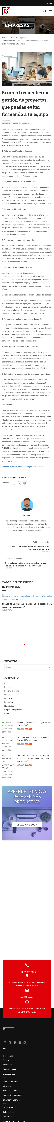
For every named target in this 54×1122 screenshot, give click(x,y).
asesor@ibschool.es (27, 997)
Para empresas (9, 1069)
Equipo (6, 1060)
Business (8, 687)
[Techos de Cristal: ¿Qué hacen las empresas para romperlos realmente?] (27, 597)
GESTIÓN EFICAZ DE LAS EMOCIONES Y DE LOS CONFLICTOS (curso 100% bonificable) (34, 758)
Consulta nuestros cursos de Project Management (23, 467)
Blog (13, 37)
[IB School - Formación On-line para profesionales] (6, 11)
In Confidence (9, 1112)
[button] (24, 644)
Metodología (8, 1065)
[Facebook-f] (5, 1043)
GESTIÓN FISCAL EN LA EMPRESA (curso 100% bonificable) (33, 738)
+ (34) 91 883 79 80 (27, 972)
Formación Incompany (12, 1095)
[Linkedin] (15, 1043)
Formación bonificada (12, 1090)
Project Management (20, 123)
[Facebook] (14, 483)
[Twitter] (19, 483)
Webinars (7, 1086)
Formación (8, 702)
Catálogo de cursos (11, 1082)
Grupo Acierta (9, 1108)
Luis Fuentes (27, 516)
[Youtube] (20, 1043)
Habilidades (9, 706)
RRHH (6, 713)
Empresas (23, 37)
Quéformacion (9, 1116)
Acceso (49, 3)
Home (4, 37)
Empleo (7, 695)
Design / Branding (11, 691)
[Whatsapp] (25, 1043)
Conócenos (8, 1056)
